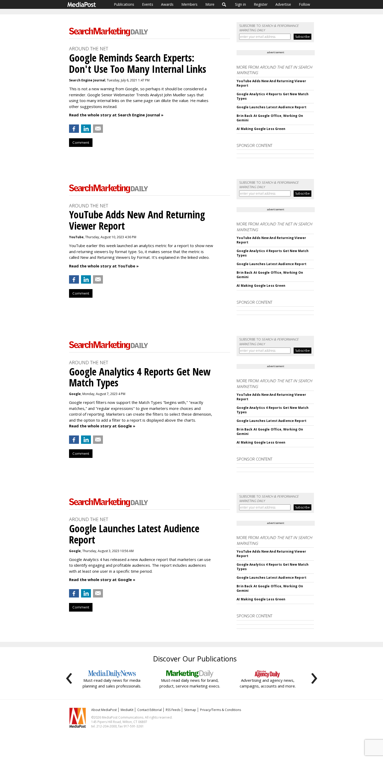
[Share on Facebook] (74, 128)
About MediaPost (104, 710)
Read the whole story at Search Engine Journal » (116, 114)
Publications (124, 4)
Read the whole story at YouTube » (104, 265)
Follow (304, 4)
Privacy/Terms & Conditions (220, 710)
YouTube (76, 237)
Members (189, 4)
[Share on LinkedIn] (86, 128)
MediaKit (127, 710)
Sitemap (190, 710)
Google (75, 394)
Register (261, 4)
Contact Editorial (149, 710)
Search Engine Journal (87, 80)
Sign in (240, 4)
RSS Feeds (173, 710)
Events (147, 4)
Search (224, 4)
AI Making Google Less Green (261, 129)
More (209, 4)
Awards (167, 4)
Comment (80, 142)
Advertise (283, 4)
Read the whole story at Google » (102, 425)
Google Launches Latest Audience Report (271, 107)
